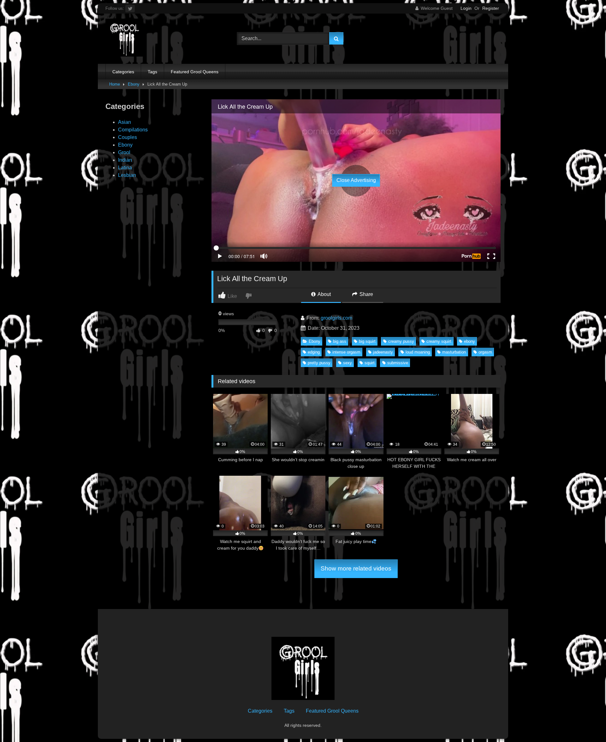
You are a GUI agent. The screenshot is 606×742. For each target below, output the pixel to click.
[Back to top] (586, 723)
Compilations (133, 129)
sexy (347, 362)
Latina (125, 167)
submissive (397, 362)
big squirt (367, 341)
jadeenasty (383, 352)
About (324, 294)
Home (114, 84)
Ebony (134, 84)
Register (490, 8)
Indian (125, 160)
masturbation (454, 352)
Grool (124, 152)
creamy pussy (401, 341)
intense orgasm (346, 352)
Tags (152, 71)
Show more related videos (356, 568)
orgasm (485, 352)
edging (314, 352)
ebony (469, 341)
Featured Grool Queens (194, 71)
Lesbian (127, 175)
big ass (339, 341)
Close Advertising (356, 180)
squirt (370, 362)
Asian (124, 122)
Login (466, 8)
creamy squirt (438, 341)
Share (365, 294)
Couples (127, 137)
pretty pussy (319, 362)
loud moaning (418, 352)
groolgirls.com (336, 318)
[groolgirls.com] (124, 39)
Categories (123, 71)
